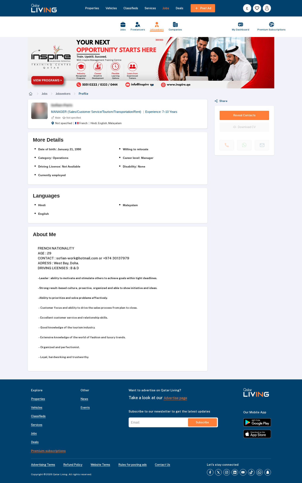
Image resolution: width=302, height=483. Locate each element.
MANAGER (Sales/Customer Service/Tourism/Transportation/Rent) (97, 111)
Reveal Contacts (244, 115)
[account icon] (267, 8)
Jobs (44, 93)
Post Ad (205, 8)
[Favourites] (257, 8)
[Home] (30, 94)
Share (223, 101)
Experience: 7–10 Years (161, 111)
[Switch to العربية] (247, 8)
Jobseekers (63, 93)
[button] (151, 62)
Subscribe (202, 422)
